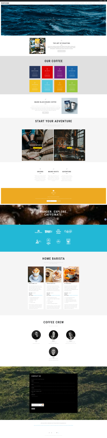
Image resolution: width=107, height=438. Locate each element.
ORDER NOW (60, 75)
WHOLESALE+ (48, 425)
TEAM (45, 425)
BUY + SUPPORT (45, 112)
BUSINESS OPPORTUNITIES (37, 147)
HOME (35, 425)
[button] (105, 219)
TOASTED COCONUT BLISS (51, 283)
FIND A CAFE (69, 147)
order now (35, 75)
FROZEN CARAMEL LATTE (33, 283)
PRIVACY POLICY (57, 425)
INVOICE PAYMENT (70, 425)
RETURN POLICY (61, 425)
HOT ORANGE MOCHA (67, 283)
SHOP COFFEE (38, 425)
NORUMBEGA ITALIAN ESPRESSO (37, 295)
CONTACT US (52, 425)
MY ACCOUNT (66, 425)
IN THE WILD (42, 425)
